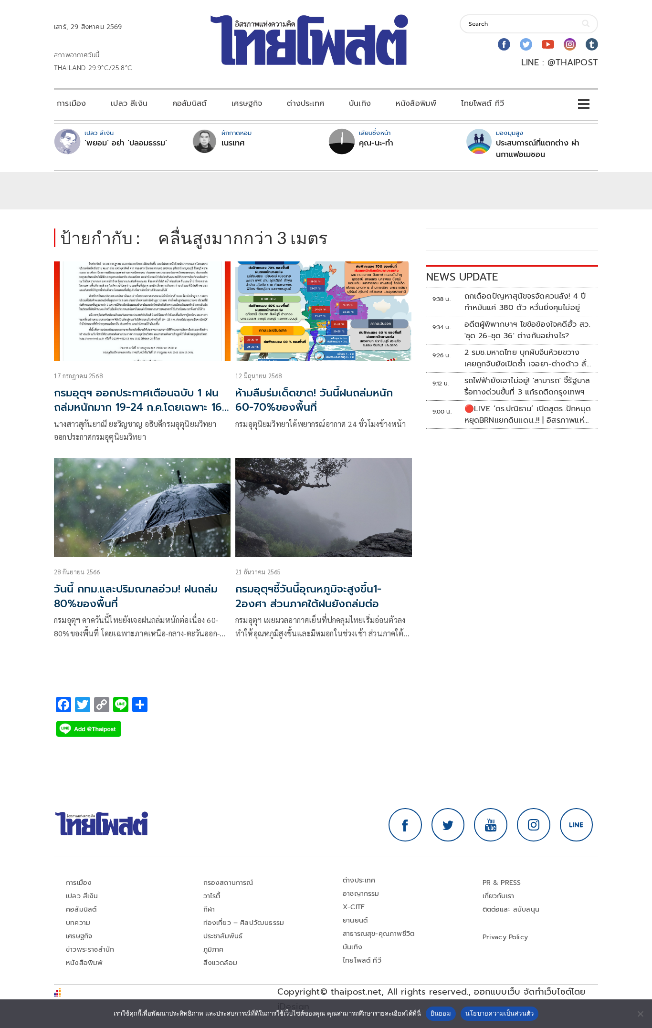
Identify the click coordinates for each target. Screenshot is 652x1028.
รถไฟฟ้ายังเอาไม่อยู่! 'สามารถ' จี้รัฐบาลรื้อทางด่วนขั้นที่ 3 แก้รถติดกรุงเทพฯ (527, 386)
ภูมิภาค (213, 950)
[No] (640, 1013)
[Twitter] (526, 44)
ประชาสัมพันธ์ (223, 936)
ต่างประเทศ (305, 103)
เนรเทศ (233, 143)
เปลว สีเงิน (129, 103)
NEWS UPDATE (462, 277)
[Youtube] (548, 44)
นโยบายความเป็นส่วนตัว (499, 1013)
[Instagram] (570, 44)
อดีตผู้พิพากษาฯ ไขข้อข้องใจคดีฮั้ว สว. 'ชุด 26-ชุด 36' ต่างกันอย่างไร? (527, 330)
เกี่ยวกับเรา (499, 896)
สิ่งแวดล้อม (220, 963)
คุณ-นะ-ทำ (376, 143)
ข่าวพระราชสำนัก (90, 950)
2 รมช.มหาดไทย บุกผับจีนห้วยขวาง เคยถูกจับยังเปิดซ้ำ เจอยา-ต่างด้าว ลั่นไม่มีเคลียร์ (527, 358)
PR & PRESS (502, 883)
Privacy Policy (505, 937)
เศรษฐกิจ (246, 103)
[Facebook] (504, 44)
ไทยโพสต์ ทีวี (482, 103)
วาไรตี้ (212, 896)
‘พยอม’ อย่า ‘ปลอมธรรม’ (125, 143)
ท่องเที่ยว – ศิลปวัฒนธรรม (243, 923)
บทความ (78, 923)
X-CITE (354, 907)
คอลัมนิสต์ (189, 103)
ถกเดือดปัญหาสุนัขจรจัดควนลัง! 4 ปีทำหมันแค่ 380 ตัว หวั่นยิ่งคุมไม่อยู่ (525, 302)
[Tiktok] (592, 44)
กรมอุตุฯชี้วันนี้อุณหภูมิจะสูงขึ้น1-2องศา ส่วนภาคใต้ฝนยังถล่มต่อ (308, 596)
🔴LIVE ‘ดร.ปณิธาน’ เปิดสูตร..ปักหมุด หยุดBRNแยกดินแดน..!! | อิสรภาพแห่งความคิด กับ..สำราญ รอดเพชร (527, 414)
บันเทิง (360, 103)
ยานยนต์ (355, 920)
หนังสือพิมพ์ (416, 103)
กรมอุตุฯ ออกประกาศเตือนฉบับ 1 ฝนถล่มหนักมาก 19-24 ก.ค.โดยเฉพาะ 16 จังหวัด (138, 407)
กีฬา (209, 909)
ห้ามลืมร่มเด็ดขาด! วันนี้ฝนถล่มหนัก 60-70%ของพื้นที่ (314, 400)
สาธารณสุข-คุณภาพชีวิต (378, 934)
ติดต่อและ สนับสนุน (511, 909)
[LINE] (576, 825)
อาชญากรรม (361, 894)
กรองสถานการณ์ (228, 883)
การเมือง (71, 103)
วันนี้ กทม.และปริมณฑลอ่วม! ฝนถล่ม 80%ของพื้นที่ (136, 596)
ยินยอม (441, 1013)
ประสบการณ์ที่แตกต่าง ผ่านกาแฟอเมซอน (537, 148)
